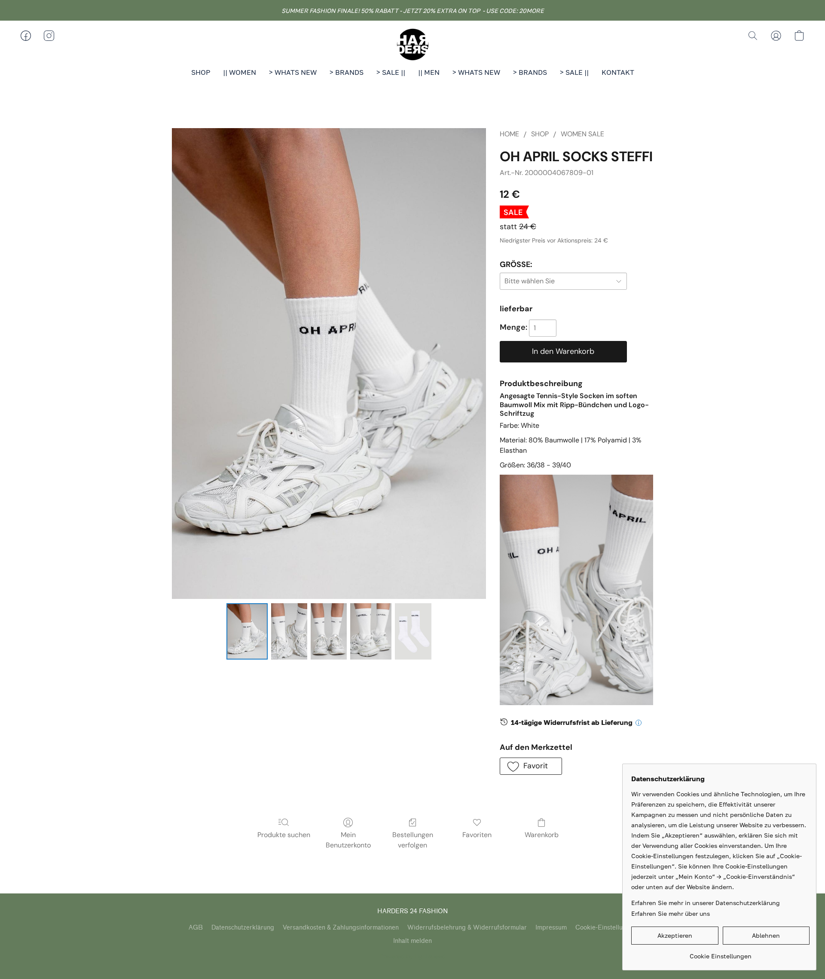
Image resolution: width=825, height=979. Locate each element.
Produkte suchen (283, 834)
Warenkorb (542, 834)
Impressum (551, 927)
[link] (720, 953)
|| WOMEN (239, 72)
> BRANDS (347, 72)
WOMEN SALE (582, 133)
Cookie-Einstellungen (606, 927)
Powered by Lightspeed (413, 956)
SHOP (200, 72)
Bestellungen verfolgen (412, 840)
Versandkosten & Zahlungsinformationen (341, 927)
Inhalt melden (412, 941)
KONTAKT (618, 72)
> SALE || (390, 72)
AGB (196, 927)
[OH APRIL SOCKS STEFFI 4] (413, 631)
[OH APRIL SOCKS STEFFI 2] (329, 631)
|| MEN (429, 72)
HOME (509, 133)
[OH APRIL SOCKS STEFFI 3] (370, 631)
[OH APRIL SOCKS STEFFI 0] (247, 631)
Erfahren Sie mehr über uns (670, 913)
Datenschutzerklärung (242, 927)
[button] (412, 44)
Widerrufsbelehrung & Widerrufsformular (467, 927)
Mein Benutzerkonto (348, 840)
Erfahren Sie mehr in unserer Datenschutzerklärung (705, 902)
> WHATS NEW (293, 72)
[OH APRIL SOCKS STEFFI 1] (289, 631)
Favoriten (477, 834)
